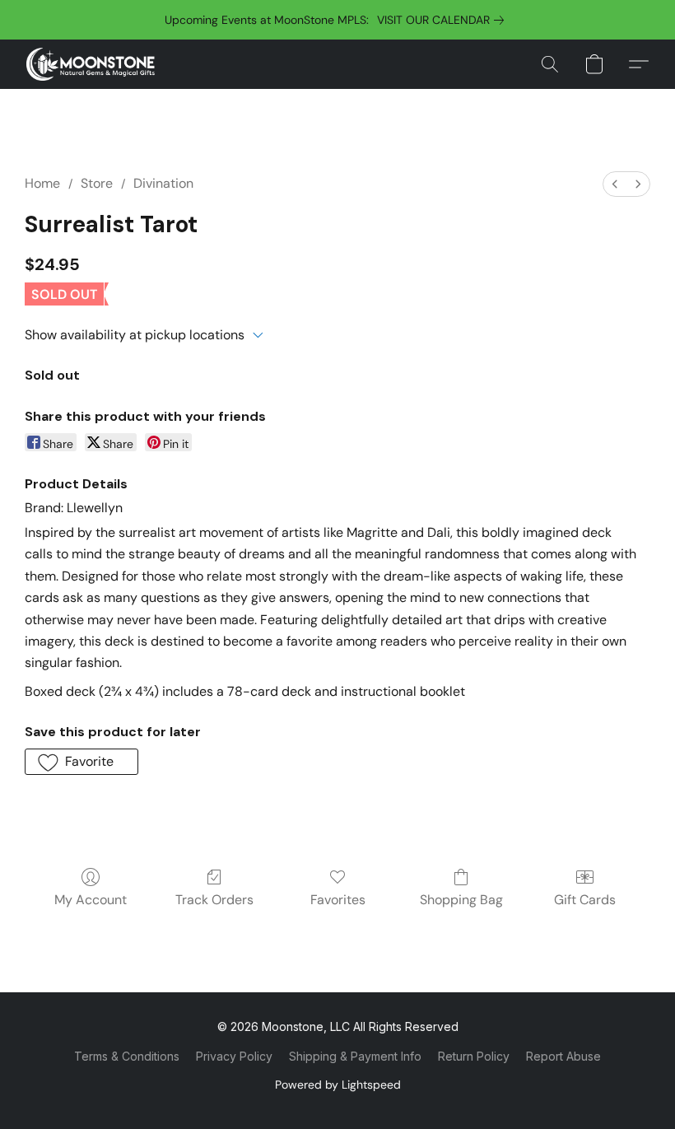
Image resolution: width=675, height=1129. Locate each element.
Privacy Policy (234, 1056)
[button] (90, 64)
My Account (90, 899)
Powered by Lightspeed (338, 1084)
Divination (163, 183)
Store (97, 183)
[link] (443, 20)
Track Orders (214, 899)
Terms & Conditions (126, 1056)
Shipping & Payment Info (355, 1056)
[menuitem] (614, 184)
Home (42, 183)
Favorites (337, 899)
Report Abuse (563, 1056)
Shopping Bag (461, 899)
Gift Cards (585, 899)
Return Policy (474, 1056)
